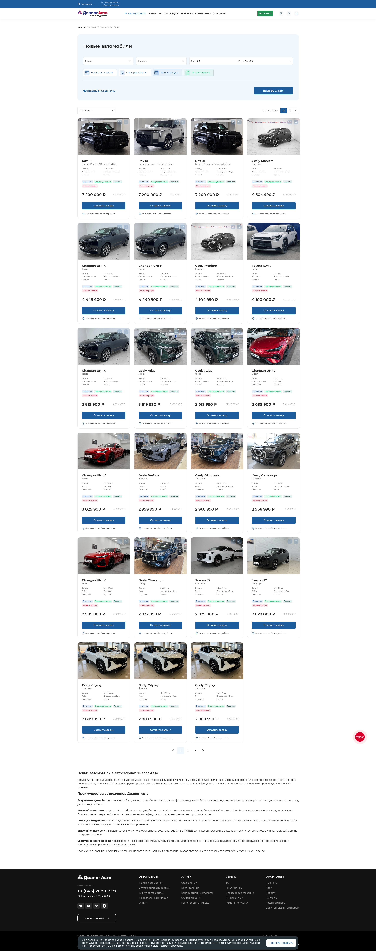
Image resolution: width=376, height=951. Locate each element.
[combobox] (108, 61)
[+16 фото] (160, 346)
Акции (174, 13)
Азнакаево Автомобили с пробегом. (100, 214)
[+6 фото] (160, 451)
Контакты (219, 13)
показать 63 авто (273, 90)
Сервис (152, 13)
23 (283, 110)
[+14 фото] (104, 136)
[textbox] (107, 61)
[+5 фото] (273, 346)
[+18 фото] (160, 136)
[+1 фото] (273, 241)
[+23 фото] (104, 241)
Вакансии (187, 13)
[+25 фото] (273, 136)
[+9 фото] (217, 555)
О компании (203, 13)
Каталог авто (136, 13)
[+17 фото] (104, 451)
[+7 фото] (273, 555)
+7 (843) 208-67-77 (96, 891)
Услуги (163, 13)
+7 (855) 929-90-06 (110, 5)
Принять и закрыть (281, 942)
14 (290, 110)
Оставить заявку (103, 205)
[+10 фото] (217, 451)
